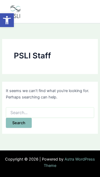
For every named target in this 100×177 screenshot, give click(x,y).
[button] (7, 20)
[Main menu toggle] (88, 11)
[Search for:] (50, 112)
